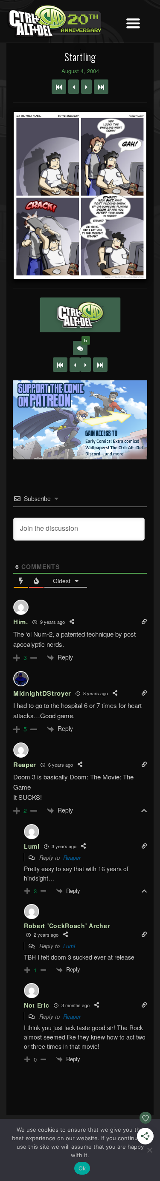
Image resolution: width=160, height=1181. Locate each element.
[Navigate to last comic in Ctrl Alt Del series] (101, 86)
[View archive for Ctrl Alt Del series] (80, 314)
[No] (149, 1150)
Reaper (72, 857)
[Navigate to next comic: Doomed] (86, 86)
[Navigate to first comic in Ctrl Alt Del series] (59, 86)
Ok (82, 1168)
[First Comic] (60, 364)
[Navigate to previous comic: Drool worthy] (73, 86)
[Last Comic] (100, 364)
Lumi (69, 946)
